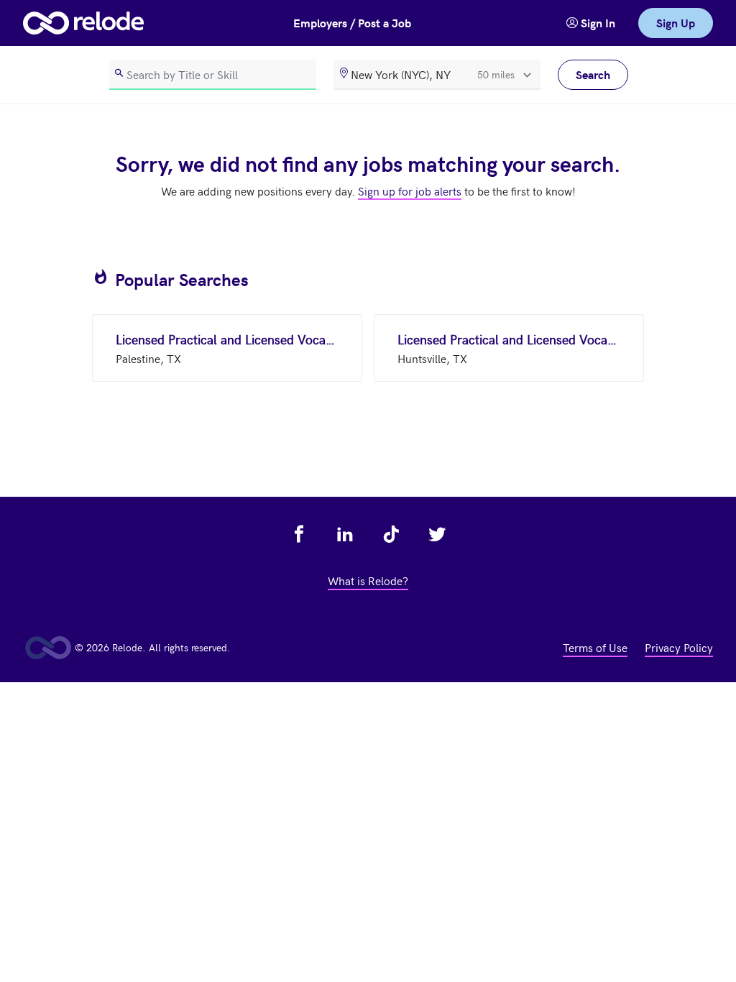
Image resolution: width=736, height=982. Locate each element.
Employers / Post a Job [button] (352, 22)
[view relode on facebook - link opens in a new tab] (299, 534)
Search (593, 74)
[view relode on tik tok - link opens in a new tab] (391, 534)
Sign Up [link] (675, 22)
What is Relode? (368, 580)
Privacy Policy (679, 647)
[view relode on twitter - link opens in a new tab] (437, 534)
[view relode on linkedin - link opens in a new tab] (345, 534)
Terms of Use (595, 647)
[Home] (83, 23)
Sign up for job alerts (409, 190)
